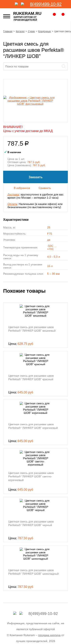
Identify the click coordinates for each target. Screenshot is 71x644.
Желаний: (52, 16)
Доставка (13, 194)
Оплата (12, 204)
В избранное (22, 188)
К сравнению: (61, 16)
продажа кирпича (49, 635)
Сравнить (45, 188)
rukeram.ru (27, 13)
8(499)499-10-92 (46, 4)
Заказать (36, 177)
